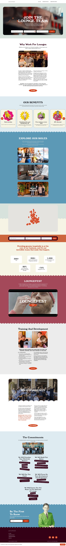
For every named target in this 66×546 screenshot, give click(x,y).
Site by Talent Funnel (54, 541)
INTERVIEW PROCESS (46, 1)
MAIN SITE (10, 538)
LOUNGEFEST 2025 (33, 305)
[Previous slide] (2, 118)
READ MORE (33, 368)
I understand (63, 544)
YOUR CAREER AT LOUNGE (33, 90)
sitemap (16, 541)
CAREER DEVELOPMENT (53, 1)
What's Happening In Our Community (33, 425)
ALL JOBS (39, 1)
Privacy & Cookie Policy (12, 541)
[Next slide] (63, 118)
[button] (33, 223)
